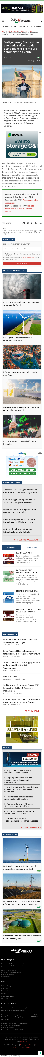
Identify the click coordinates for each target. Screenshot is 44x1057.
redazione (23, 1041)
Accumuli (4, 993)
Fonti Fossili (5, 999)
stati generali (27, 232)
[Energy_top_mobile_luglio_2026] (22, 9)
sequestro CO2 (16, 232)
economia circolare (22, 231)
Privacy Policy (5, 1055)
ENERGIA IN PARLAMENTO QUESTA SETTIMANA (28, 611)
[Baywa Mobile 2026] (22, 145)
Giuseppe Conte (36, 231)
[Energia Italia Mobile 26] (22, 464)
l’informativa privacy (28, 257)
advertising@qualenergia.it (16, 1010)
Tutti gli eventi (32, 711)
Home (4, 31)
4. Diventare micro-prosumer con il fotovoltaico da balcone (20, 812)
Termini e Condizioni (24, 1047)
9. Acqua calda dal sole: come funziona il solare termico (17, 771)
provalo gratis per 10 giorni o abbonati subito (19, 208)
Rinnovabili (23, 26)
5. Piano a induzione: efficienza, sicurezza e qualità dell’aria (18, 805)
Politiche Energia (8, 26)
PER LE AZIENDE (8, 1003)
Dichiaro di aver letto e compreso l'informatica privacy (22, 254)
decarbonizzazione (8, 231)
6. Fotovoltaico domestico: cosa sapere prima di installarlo (18, 797)
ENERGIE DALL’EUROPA (26, 591)
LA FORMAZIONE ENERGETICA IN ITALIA (26, 571)
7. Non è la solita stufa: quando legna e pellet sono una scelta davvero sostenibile (21, 789)
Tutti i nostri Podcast (30, 827)
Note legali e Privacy (27, 1045)
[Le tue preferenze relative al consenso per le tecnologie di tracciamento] (40, 1053)
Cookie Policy (15, 1055)
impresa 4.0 (6, 232)
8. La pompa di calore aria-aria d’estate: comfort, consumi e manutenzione (18, 779)
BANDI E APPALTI (24, 553)
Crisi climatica (13, 31)
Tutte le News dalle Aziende (26, 540)
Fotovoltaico (36, 26)
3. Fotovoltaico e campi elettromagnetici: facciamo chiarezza (21, 819)
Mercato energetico (7, 996)
